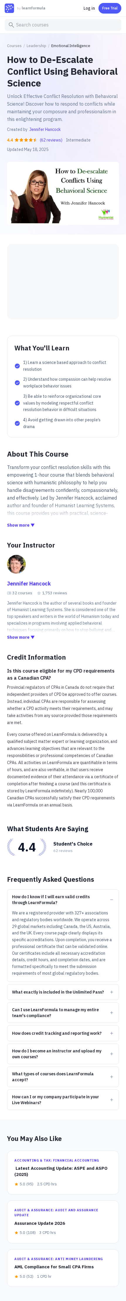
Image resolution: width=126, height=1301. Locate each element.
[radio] (17, 140)
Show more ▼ (21, 525)
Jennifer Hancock (45, 129)
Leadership (36, 45)
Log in (89, 8)
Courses (14, 45)
